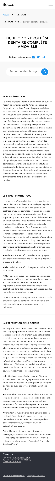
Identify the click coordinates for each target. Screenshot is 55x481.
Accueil (6, 15)
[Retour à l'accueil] (22, 4)
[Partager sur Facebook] (33, 57)
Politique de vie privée (36, 476)
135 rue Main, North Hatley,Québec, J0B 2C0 (17, 461)
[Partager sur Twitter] (38, 57)
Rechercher (44, 72)
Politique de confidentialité (13, 476)
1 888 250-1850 (21, 458)
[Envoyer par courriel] (43, 57)
